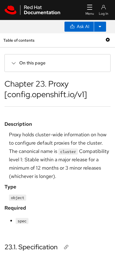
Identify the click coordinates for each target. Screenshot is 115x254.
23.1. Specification (31, 247)
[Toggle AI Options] (100, 27)
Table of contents (19, 40)
